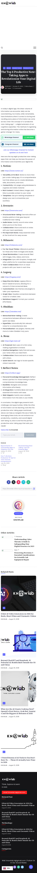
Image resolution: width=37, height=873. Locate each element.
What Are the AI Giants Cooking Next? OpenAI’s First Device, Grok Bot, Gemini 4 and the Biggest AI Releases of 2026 (18, 711)
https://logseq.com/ (13, 277)
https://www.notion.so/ (14, 171)
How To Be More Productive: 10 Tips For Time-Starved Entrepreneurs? (8, 458)
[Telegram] (22, 867)
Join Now (29, 137)
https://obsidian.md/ (13, 312)
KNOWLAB (8, 86)
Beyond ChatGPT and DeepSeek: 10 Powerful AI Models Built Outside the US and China (18, 662)
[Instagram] (14, 867)
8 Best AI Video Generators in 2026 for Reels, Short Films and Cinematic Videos (18, 615)
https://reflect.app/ (12, 373)
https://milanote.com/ (13, 245)
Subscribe (5, 430)
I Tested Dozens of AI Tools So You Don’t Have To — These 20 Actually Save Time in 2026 (18, 760)
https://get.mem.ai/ (12, 341)
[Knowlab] (8, 3)
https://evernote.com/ (14, 211)
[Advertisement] (18, 26)
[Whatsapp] (18, 867)
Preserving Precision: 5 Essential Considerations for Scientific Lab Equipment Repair (24, 556)
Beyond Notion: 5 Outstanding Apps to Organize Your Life (8, 447)
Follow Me (18, 513)
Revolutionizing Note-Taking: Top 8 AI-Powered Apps (25, 447)
